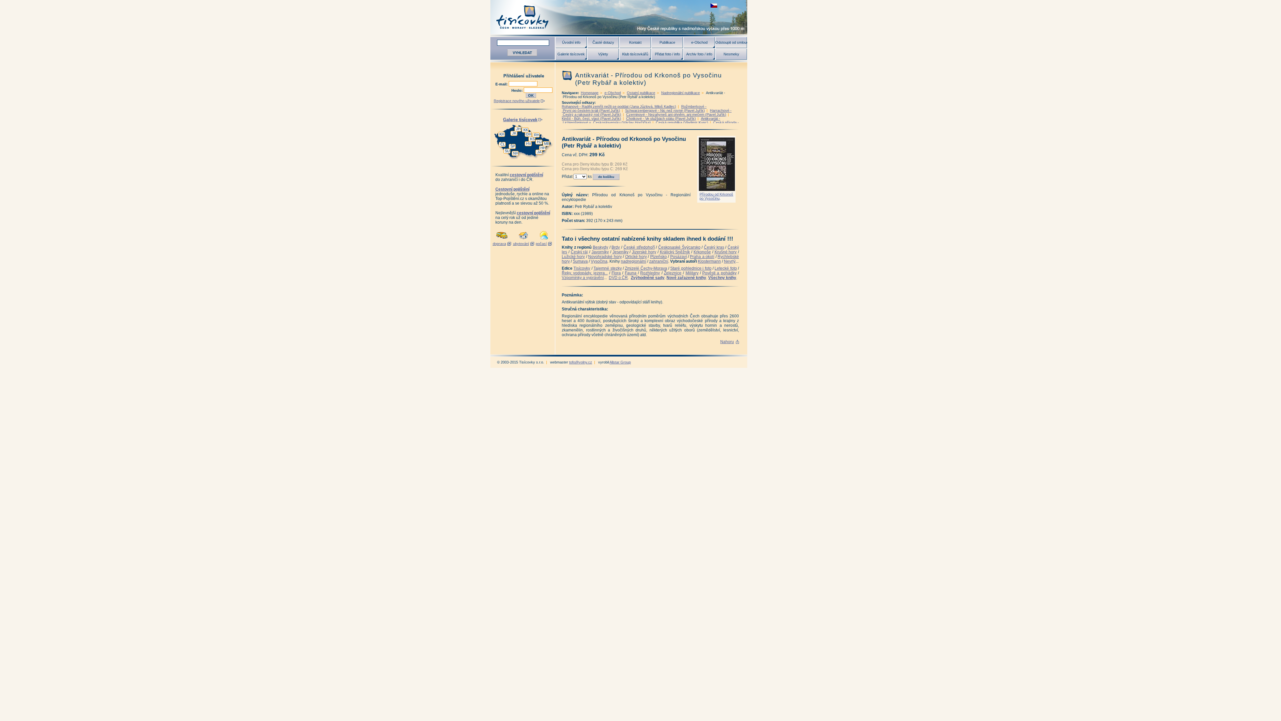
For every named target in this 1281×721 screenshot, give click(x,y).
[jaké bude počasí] (543, 240)
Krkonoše (702, 252)
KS (532, 139)
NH (515, 153)
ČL (502, 144)
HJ (539, 142)
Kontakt (635, 42)
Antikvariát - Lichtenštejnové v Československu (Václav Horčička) (641, 120)
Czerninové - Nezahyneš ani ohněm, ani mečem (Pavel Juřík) (676, 114)
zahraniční (658, 261)
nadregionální (633, 261)
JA (539, 152)
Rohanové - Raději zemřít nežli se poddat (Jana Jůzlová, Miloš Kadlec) (619, 106)
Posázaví (678, 256)
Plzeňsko (658, 256)
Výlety (603, 54)
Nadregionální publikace (680, 93)
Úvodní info (571, 42)
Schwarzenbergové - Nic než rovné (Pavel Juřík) (665, 110)
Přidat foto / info (667, 54)
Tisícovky (581, 268)
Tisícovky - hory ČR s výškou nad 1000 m (618, 17)
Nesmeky (731, 54)
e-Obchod (699, 42)
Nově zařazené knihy (686, 277)
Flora (616, 273)
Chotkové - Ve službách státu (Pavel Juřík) (661, 118)
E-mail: (502, 84)
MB (546, 144)
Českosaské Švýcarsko (679, 247)
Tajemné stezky (607, 268)
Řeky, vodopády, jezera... (585, 273)
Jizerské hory (644, 252)
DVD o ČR (618, 277)
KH (501, 134)
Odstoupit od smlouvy (731, 42)
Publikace (667, 42)
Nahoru (727, 341)
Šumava (580, 261)
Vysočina (599, 261)
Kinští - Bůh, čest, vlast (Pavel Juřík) (591, 118)
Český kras (714, 247)
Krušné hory (726, 252)
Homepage (589, 93)
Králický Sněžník (675, 252)
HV (528, 144)
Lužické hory (573, 256)
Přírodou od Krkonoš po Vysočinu (716, 196)
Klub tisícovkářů (635, 54)
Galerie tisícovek (571, 54)
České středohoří (639, 247)
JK (514, 133)
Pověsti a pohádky (719, 273)
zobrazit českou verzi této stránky (714, 5)
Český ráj (579, 252)
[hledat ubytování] (523, 240)
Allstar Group (620, 362)
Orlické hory (636, 256)
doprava (499, 244)
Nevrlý (730, 261)
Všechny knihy (722, 277)
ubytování (521, 244)
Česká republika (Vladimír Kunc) (682, 123)
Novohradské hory (604, 256)
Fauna (630, 273)
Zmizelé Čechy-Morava (646, 268)
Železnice (673, 273)
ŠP (512, 146)
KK (525, 130)
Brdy (615, 247)
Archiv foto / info (699, 54)
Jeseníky (620, 252)
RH (536, 135)
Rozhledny (650, 273)
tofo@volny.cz (580, 362)
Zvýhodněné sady (648, 277)
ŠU (507, 151)
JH (518, 129)
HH (543, 148)
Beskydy (600, 247)
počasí (541, 244)
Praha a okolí (702, 256)
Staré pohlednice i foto (690, 268)
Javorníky (600, 252)
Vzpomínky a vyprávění (583, 277)
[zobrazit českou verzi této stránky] (714, 5)
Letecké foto (726, 268)
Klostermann (709, 261)
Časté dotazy (603, 42)
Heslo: (517, 90)
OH (528, 134)
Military (692, 273)
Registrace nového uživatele (517, 101)
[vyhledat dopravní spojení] (502, 240)
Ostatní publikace (641, 93)
